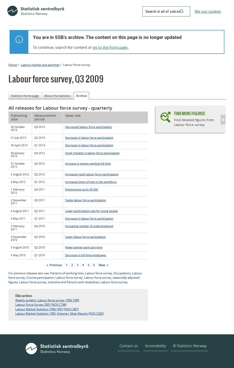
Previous (55, 265)
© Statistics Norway (190, 345)
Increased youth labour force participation (91, 174)
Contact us (129, 345)
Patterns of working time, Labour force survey (81, 273)
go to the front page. (110, 47)
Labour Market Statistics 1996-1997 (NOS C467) (47, 309)
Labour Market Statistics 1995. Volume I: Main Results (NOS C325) (59, 313)
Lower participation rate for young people (91, 211)
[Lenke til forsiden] (35, 11)
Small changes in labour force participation (92, 153)
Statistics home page (25, 96)
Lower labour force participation (85, 237)
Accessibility (155, 345)
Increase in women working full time (88, 163)
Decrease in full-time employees (85, 255)
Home (12, 65)
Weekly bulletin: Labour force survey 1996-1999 (47, 300)
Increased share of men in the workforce (91, 182)
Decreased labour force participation (88, 127)
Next (102, 265)
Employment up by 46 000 (81, 189)
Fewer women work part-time (83, 247)
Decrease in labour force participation (89, 137)
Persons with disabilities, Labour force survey (97, 282)
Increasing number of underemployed (89, 226)
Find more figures (189, 113)
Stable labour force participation (85, 200)
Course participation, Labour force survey (55, 277)
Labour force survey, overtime (39, 282)
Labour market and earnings (40, 65)
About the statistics (57, 96)
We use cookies (208, 11)
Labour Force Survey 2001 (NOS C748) (40, 305)
